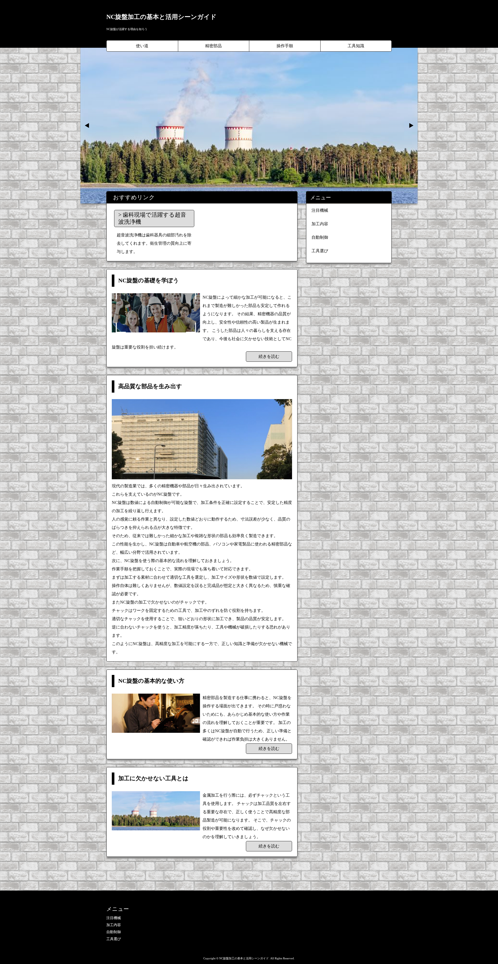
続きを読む (269, 356)
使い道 (142, 46)
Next (411, 125)
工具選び (320, 251)
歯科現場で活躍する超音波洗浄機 (152, 218)
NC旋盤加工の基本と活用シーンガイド (161, 16)
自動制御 (320, 237)
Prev (87, 125)
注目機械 (320, 210)
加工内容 (320, 224)
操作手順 (284, 46)
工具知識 (356, 46)
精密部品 (213, 46)
